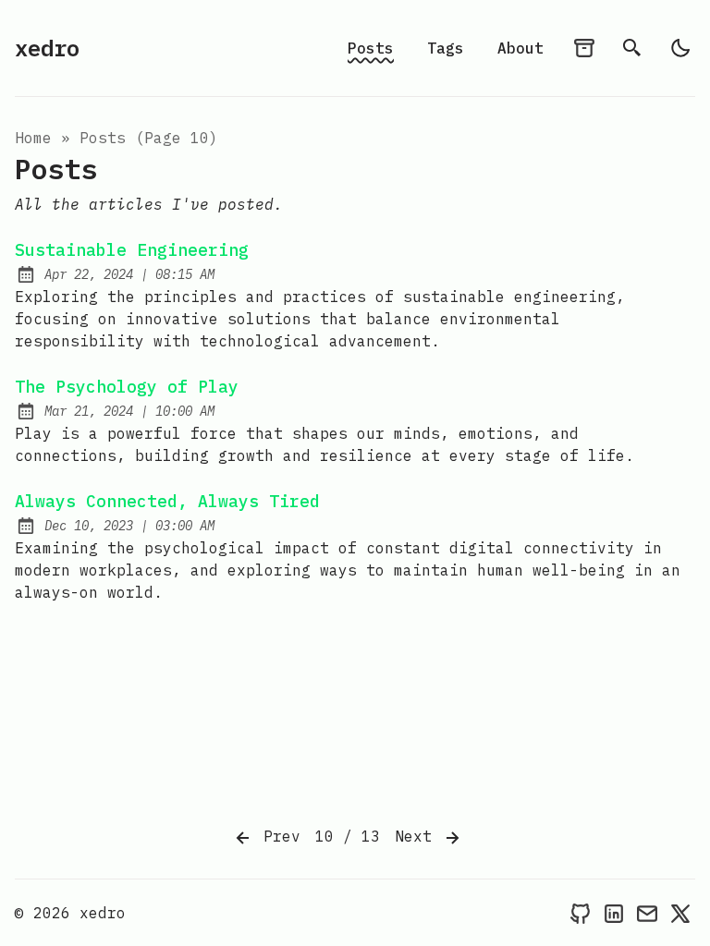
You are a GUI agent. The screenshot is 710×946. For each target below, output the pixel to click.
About (520, 48)
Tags (445, 48)
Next (418, 836)
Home (33, 137)
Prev (277, 836)
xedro (47, 48)
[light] (680, 48)
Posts (371, 48)
